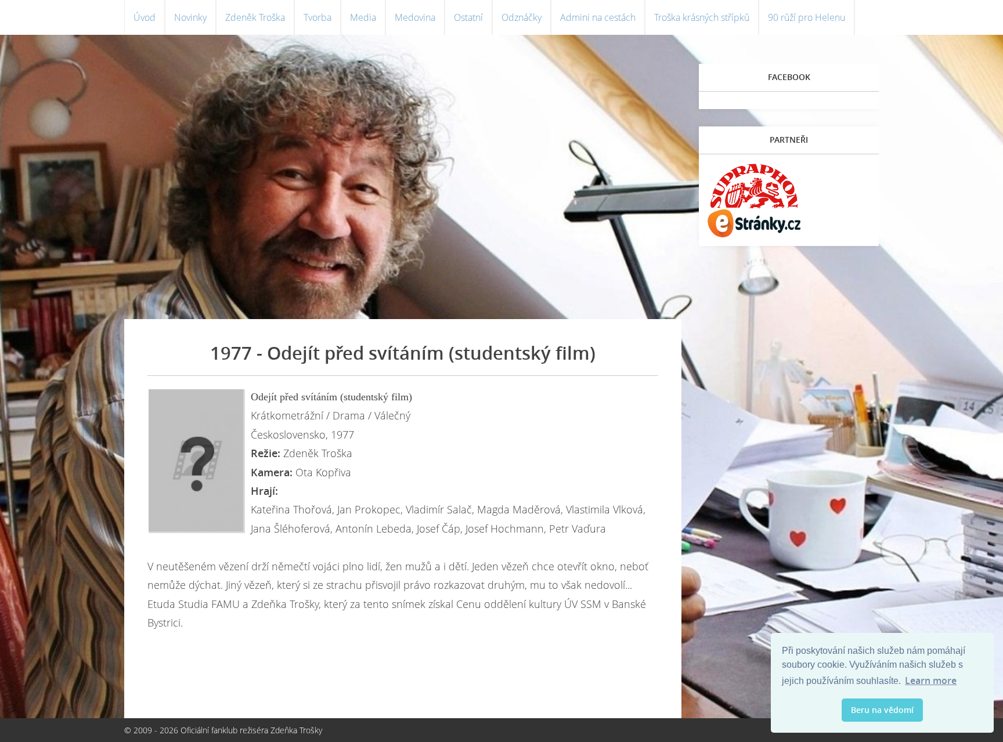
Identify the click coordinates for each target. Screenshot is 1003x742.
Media (363, 17)
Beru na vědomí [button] (882, 709)
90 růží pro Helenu (806, 17)
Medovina (415, 17)
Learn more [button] (931, 680)
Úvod (145, 17)
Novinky (190, 17)
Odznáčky (521, 17)
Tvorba (317, 17)
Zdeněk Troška (255, 17)
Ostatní (468, 17)
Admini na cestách (598, 17)
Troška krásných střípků (701, 17)
